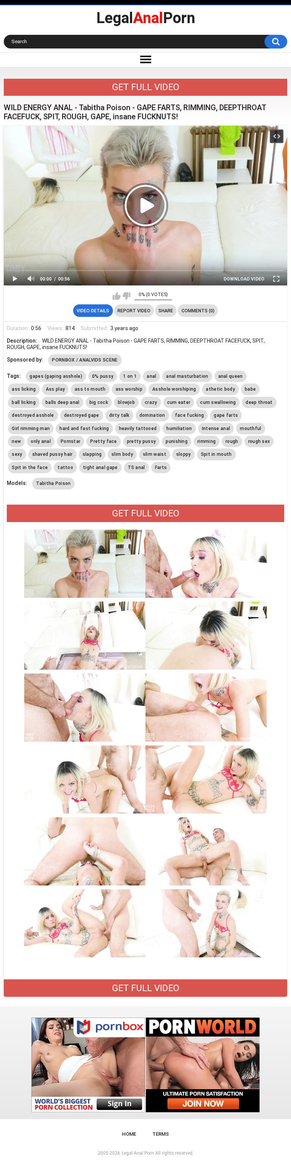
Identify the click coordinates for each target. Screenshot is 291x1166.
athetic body (220, 389)
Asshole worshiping (174, 389)
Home (129, 1134)
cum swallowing (218, 402)
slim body (122, 454)
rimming (206, 441)
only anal (41, 441)
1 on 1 (130, 376)
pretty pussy (141, 441)
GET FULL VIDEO (145, 87)
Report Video (133, 310)
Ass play (55, 389)
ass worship (129, 389)
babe (250, 389)
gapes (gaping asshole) (56, 376)
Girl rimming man (31, 428)
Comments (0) (197, 310)
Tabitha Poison (53, 483)
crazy (151, 402)
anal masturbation (187, 376)
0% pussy (102, 376)
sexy (17, 454)
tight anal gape (100, 467)
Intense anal (216, 428)
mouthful (250, 428)
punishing (177, 441)
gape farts (226, 415)
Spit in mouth (216, 454)
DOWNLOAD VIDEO (244, 279)
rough (231, 441)
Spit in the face (30, 467)
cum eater (179, 402)
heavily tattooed (138, 428)
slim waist (154, 454)
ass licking (24, 389)
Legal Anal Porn (138, 1153)
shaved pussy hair (52, 454)
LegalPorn (145, 18)
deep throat (259, 402)
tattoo (65, 467)
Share (165, 310)
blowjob (126, 402)
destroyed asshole (33, 415)
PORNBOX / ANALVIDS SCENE (84, 360)
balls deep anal (62, 402)
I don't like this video (126, 296)
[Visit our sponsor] (88, 1065)
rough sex (259, 441)
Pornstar (70, 441)
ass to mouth (90, 389)
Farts (161, 467)
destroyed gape (81, 415)
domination (152, 415)
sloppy (183, 454)
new (16, 441)
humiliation (179, 428)
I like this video (116, 296)
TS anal (136, 467)
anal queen (230, 376)
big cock (98, 402)
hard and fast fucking (84, 428)
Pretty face (103, 441)
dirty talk (119, 415)
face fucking (189, 415)
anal (151, 376)
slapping (92, 454)
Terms (160, 1134)
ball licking (24, 402)
